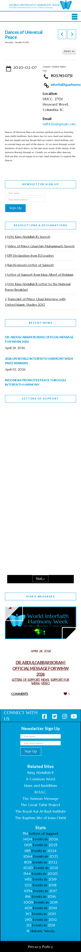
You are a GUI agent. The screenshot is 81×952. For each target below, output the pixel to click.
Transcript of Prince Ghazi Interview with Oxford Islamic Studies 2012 (35, 302)
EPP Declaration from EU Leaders (30, 256)
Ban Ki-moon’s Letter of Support (30, 265)
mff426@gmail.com (59, 124)
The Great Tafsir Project (40, 804)
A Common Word (40, 779)
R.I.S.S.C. (41, 792)
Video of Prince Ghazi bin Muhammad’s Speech (40, 246)
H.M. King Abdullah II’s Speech (28, 237)
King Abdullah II (40, 772)
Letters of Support (40, 398)
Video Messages (40, 596)
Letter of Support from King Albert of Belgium (40, 275)
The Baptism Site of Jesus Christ (40, 817)
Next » (40, 578)
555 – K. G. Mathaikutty (36, 424)
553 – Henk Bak (28, 530)
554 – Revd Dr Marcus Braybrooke (35, 480)
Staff (16, 449)
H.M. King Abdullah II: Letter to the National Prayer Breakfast (37, 287)
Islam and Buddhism (40, 785)
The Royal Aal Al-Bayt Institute (40, 811)
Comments (19, 694)
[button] (74, 16)
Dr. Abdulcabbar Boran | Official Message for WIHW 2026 (40, 668)
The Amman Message (40, 798)
